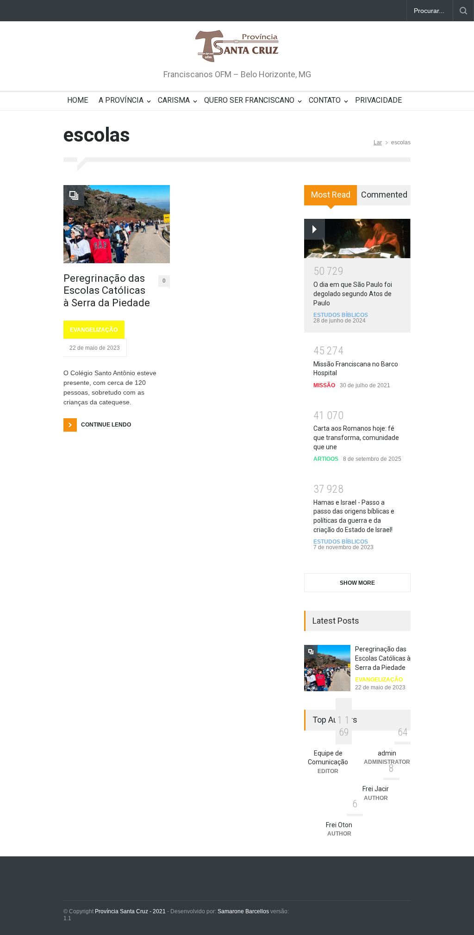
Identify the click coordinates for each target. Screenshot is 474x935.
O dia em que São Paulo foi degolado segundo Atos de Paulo (352, 293)
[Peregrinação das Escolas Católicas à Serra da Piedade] (116, 224)
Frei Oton (339, 825)
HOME (77, 100)
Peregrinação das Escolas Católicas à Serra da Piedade (106, 290)
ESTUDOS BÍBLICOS (340, 315)
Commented (384, 194)
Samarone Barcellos (242, 911)
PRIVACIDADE (378, 100)
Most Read (330, 194)
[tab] (330, 198)
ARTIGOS (325, 459)
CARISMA (174, 100)
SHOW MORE (357, 583)
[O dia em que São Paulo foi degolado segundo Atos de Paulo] (357, 238)
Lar (378, 142)
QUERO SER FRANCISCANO (249, 100)
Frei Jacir (375, 789)
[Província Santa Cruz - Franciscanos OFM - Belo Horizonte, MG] (237, 47)
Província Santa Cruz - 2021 (130, 911)
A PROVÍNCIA (121, 100)
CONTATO (325, 100)
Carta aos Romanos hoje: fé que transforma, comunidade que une (356, 437)
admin (387, 753)
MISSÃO (324, 385)
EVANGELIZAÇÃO (94, 330)
